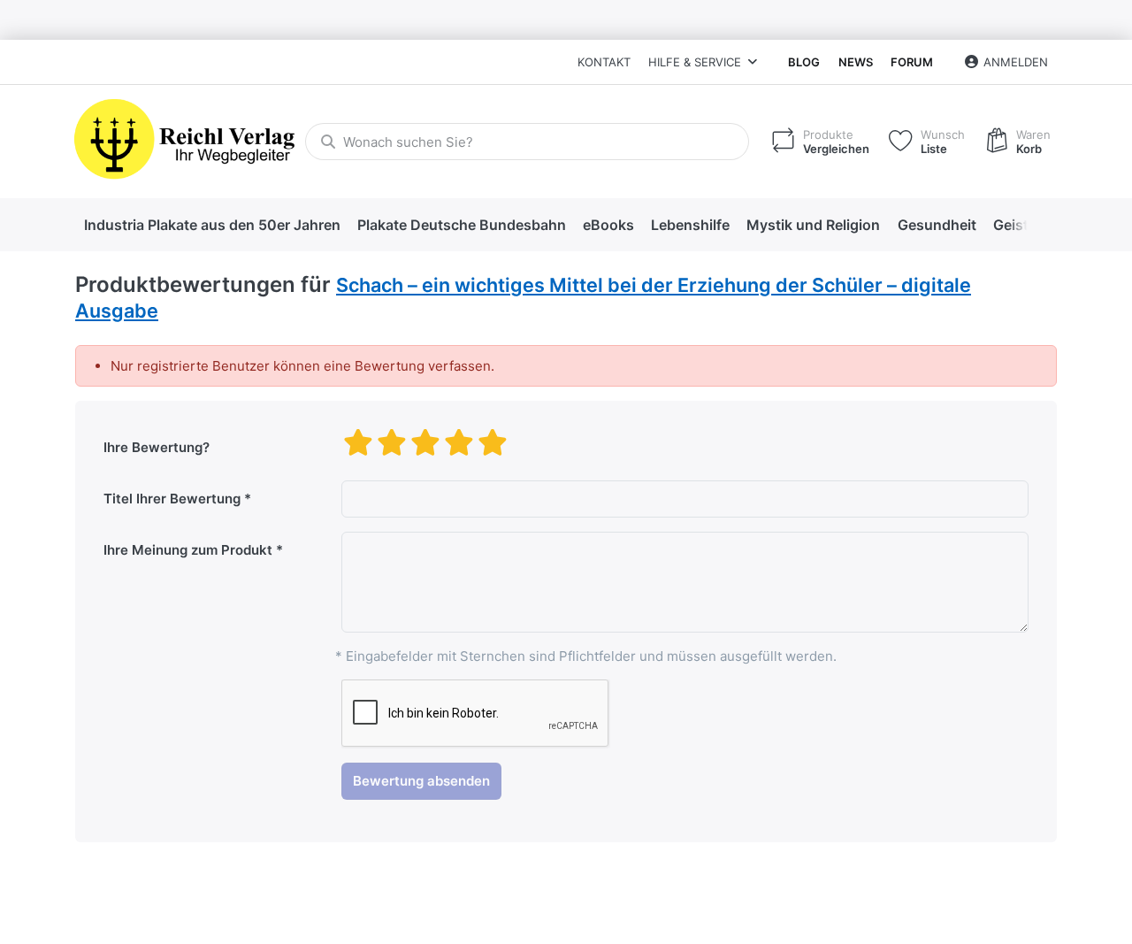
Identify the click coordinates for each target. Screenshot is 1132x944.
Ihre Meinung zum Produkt (187, 549)
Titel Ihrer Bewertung (172, 498)
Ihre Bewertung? (156, 447)
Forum (912, 62)
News (855, 62)
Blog (804, 62)
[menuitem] (211, 225)
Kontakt (604, 62)
